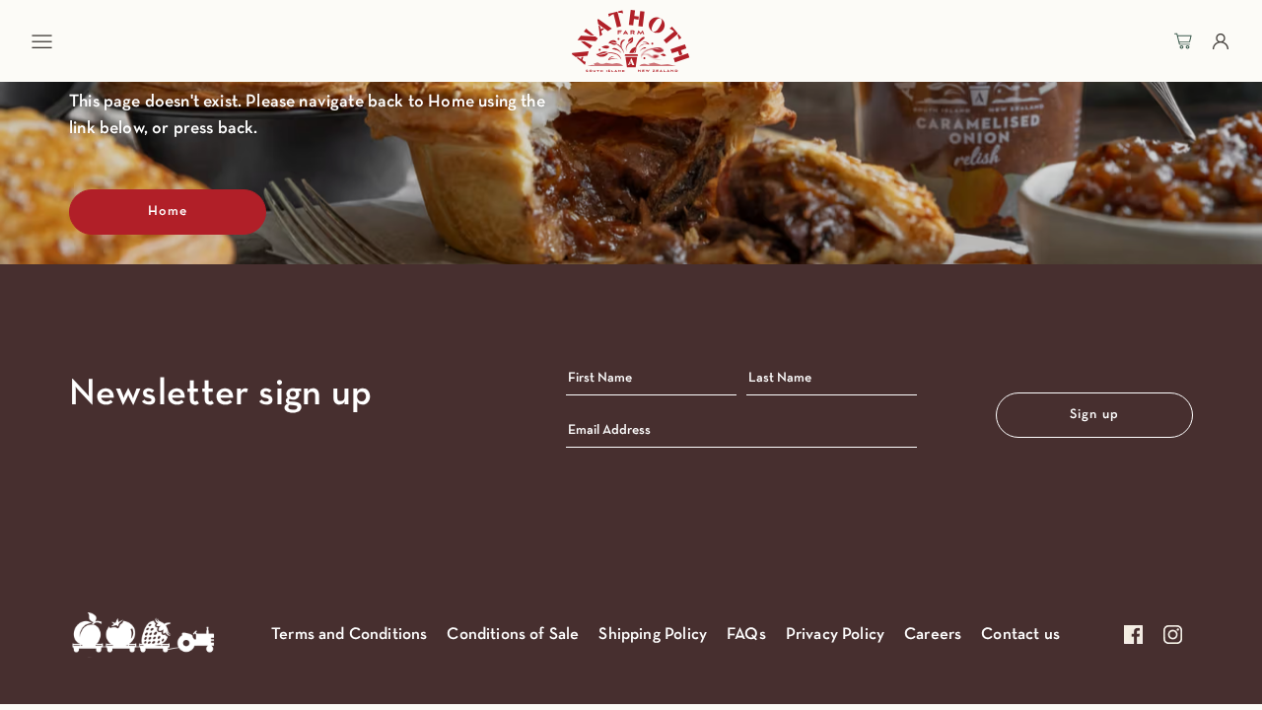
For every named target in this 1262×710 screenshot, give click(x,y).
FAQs (746, 634)
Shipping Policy (652, 634)
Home (167, 211)
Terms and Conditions (349, 634)
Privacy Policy (835, 634)
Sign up (1094, 414)
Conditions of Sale (513, 634)
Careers (932, 634)
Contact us (1020, 634)
